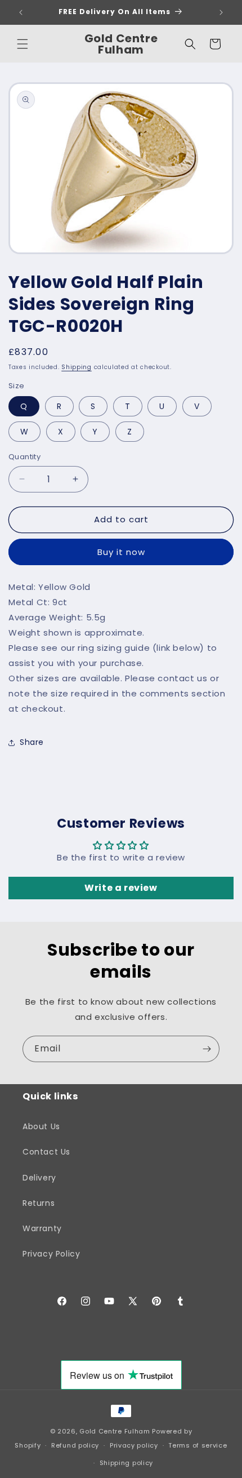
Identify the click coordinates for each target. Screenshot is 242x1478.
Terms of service (197, 1445)
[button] (22, 44)
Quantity (24, 456)
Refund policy (75, 1445)
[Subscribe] (206, 1049)
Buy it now (121, 552)
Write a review (120, 887)
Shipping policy (127, 1462)
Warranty (42, 1228)
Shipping (76, 367)
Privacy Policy (51, 1253)
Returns (39, 1203)
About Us (41, 1126)
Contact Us (46, 1151)
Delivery (39, 1177)
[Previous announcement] (20, 12)
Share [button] (32, 742)
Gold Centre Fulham (114, 1431)
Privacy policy (134, 1445)
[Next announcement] (221, 12)
